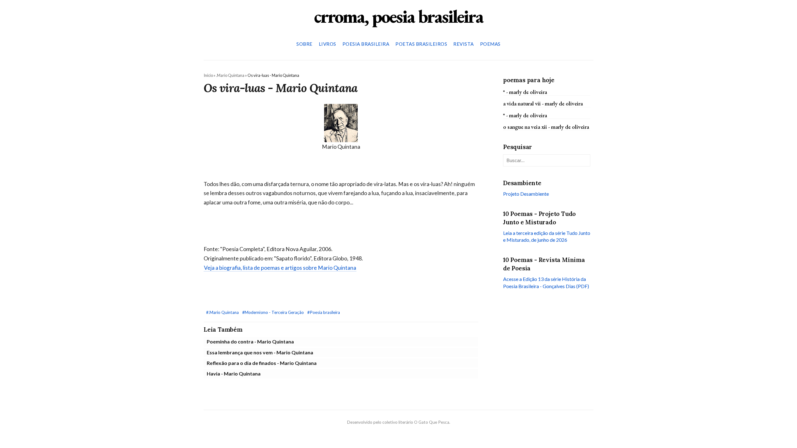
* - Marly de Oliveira (525, 92)
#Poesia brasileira (323, 312)
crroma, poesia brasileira (398, 16)
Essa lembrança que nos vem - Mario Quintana (260, 352)
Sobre (304, 44)
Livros (327, 44)
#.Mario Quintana (223, 312)
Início (208, 75)
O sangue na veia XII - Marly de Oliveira (546, 126)
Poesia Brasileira (365, 44)
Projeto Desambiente (526, 194)
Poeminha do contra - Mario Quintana (250, 341)
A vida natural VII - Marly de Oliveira (543, 103)
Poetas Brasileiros (421, 44)
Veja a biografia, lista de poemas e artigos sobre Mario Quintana (280, 267)
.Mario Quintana (230, 75)
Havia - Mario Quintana (234, 373)
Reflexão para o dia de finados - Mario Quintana (262, 363)
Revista (463, 44)
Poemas (490, 44)
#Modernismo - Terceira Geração (273, 312)
